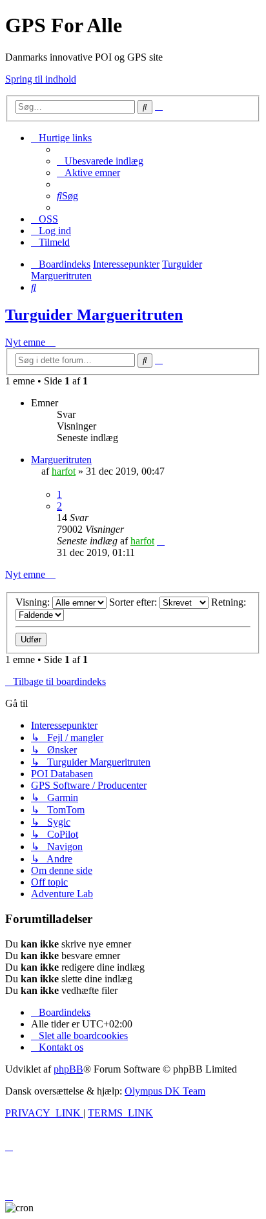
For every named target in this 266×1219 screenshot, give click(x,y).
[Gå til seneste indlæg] (161, 540)
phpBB (68, 1069)
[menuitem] (100, 160)
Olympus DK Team (165, 1090)
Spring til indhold (40, 79)
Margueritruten (61, 459)
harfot (64, 471)
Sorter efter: (134, 602)
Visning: (33, 602)
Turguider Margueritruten (94, 314)
